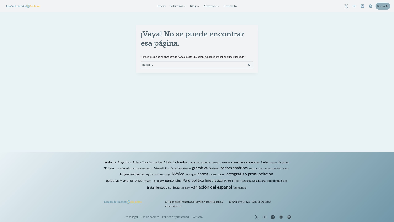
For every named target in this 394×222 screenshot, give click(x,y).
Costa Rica (225, 162)
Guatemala (214, 168)
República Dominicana (253, 180)
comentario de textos (199, 162)
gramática (200, 168)
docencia (273, 163)
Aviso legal (131, 217)
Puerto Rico (231, 180)
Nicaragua (190, 174)
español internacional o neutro (134, 168)
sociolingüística (277, 180)
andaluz (110, 162)
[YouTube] (354, 6)
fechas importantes (181, 168)
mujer (168, 174)
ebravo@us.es (173, 206)
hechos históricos (234, 168)
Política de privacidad (175, 217)
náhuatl (221, 174)
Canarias (147, 162)
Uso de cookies (150, 217)
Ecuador (283, 162)
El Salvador (109, 168)
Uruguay (185, 187)
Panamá (147, 181)
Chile (168, 162)
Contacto (230, 6)
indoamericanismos (256, 168)
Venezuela (240, 187)
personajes (173, 180)
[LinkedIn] (281, 217)
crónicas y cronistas (245, 162)
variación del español (211, 187)
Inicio (161, 6)
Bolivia (137, 162)
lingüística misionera (155, 174)
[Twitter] (256, 217)
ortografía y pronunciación (249, 173)
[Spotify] (370, 6)
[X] (346, 6)
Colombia (180, 162)
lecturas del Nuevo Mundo (277, 168)
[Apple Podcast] (362, 6)
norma (202, 174)
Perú (186, 180)
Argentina (124, 162)
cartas (158, 162)
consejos (215, 162)
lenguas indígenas (132, 174)
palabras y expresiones (124, 180)
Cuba (264, 162)
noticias (213, 174)
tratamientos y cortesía (163, 187)
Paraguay (158, 180)
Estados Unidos (161, 168)
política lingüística (207, 180)
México (178, 173)
